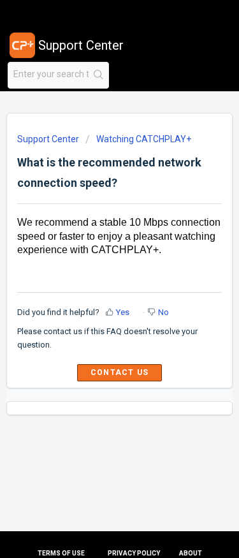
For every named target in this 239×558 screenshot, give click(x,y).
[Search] (98, 75)
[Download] (96, 268)
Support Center (48, 139)
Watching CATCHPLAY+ (143, 139)
